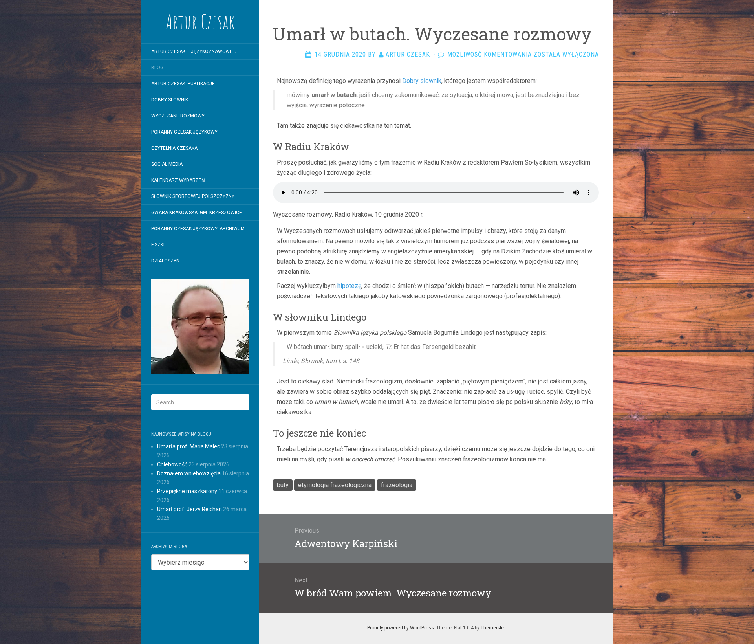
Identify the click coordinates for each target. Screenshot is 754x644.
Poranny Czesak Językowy (184, 132)
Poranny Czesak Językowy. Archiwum (198, 228)
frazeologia (396, 485)
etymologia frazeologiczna (335, 485)
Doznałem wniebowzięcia (189, 473)
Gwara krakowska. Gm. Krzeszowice (196, 212)
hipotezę (349, 286)
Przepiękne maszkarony (187, 491)
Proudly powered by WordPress (400, 628)
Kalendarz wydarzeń (178, 180)
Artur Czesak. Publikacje (183, 83)
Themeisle (492, 628)
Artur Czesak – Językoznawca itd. (194, 51)
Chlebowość (172, 464)
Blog (157, 67)
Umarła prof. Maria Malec (188, 446)
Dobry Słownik (169, 100)
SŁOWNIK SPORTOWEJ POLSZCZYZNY (192, 196)
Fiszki (158, 245)
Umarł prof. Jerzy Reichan (189, 509)
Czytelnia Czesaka (174, 148)
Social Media (167, 164)
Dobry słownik (421, 80)
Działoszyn (165, 261)
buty (283, 485)
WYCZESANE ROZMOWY (178, 116)
